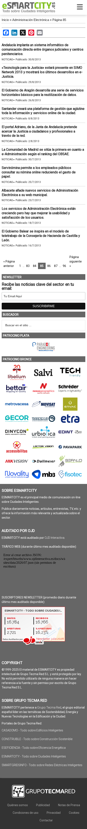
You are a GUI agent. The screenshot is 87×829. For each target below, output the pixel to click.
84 (34, 266)
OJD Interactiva (54, 537)
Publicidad (43, 805)
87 (55, 266)
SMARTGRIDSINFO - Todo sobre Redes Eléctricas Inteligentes (42, 765)
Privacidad (54, 812)
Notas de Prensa (69, 805)
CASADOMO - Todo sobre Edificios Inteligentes (32, 730)
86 (49, 266)
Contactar (46, 820)
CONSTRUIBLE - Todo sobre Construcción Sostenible (37, 739)
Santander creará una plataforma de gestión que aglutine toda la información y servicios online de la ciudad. (43, 111)
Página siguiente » (75, 261)
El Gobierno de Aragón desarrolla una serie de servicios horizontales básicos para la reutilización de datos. (43, 92)
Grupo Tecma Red (49, 707)
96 (64, 266)
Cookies (74, 812)
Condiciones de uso (25, 812)
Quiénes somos (17, 805)
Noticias (7, 59)
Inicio (5, 20)
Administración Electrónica (30, 20)
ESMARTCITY (28, 7)
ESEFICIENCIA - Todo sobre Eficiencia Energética (34, 747)
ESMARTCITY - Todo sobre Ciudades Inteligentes (34, 756)
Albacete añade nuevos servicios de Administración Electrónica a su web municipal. (40, 192)
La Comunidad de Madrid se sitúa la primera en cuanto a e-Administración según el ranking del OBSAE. (43, 152)
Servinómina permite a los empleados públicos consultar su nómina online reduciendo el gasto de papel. (39, 172)
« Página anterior (9, 264)
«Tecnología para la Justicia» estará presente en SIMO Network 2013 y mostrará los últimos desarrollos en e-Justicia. (42, 72)
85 (42, 266)
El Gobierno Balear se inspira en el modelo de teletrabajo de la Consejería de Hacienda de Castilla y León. (41, 235)
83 (28, 266)
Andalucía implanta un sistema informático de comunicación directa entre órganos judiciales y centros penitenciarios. (42, 49)
